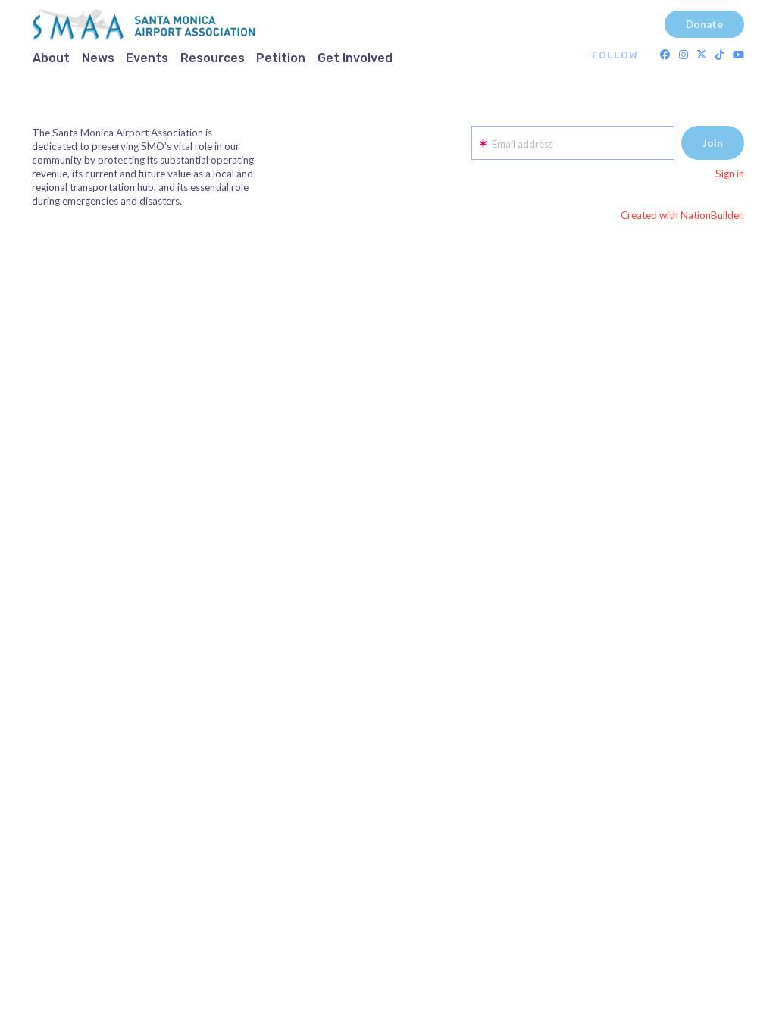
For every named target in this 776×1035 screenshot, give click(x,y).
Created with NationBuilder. (682, 215)
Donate (704, 24)
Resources (212, 58)
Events (147, 58)
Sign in (729, 173)
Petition (280, 58)
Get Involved (355, 58)
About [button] (51, 58)
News (98, 58)
